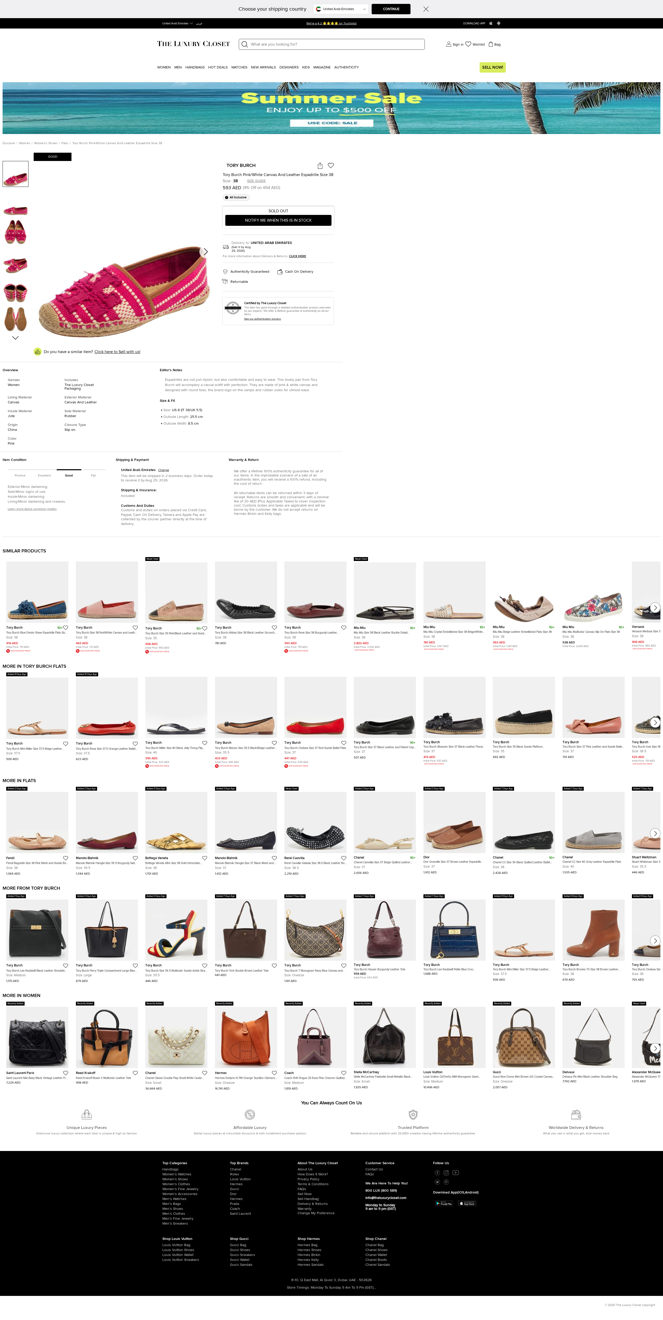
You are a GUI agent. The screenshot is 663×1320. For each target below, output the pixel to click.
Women (164, 67)
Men (178, 67)
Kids (306, 67)
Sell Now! (492, 67)
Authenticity (346, 67)
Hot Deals (218, 67)
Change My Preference (316, 1213)
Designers (289, 67)
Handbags (195, 67)
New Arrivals (263, 67)
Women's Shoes (46, 143)
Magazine (322, 67)
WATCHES (239, 67)
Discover (9, 143)
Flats (65, 143)
